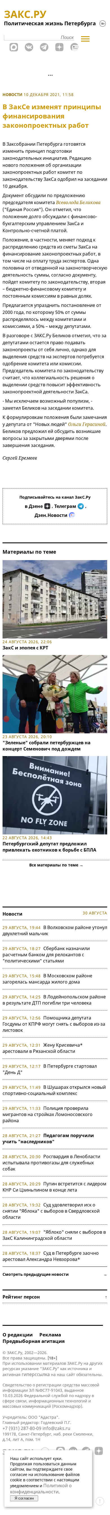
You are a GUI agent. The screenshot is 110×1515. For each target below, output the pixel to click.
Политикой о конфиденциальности (41, 1488)
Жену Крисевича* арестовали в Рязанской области (43, 1048)
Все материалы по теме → (56, 865)
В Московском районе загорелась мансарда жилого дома (47, 979)
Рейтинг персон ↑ (55, 1297)
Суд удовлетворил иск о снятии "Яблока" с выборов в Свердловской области (51, 1211)
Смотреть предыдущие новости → (55, 1274)
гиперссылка (36, 1374)
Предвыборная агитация (34, 1341)
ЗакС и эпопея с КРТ (25, 648)
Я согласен (24, 1498)
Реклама (50, 1334)
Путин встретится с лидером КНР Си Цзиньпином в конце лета (54, 1187)
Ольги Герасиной (86, 424)
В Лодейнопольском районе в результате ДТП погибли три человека (54, 1000)
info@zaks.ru (56, 1428)
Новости (13, 94)
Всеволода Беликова (78, 202)
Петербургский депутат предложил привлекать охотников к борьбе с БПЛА (49, 847)
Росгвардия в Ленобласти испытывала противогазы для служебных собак (51, 1162)
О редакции (18, 1334)
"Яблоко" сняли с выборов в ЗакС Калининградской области (54, 1235)
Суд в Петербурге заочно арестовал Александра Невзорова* (51, 1256)
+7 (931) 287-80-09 (22, 1428)
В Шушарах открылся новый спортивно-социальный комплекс (54, 1090)
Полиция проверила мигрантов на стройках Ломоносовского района (48, 1114)
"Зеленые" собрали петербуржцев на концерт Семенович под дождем (47, 746)
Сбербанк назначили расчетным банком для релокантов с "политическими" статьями (46, 954)
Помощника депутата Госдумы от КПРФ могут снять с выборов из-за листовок (54, 1024)
